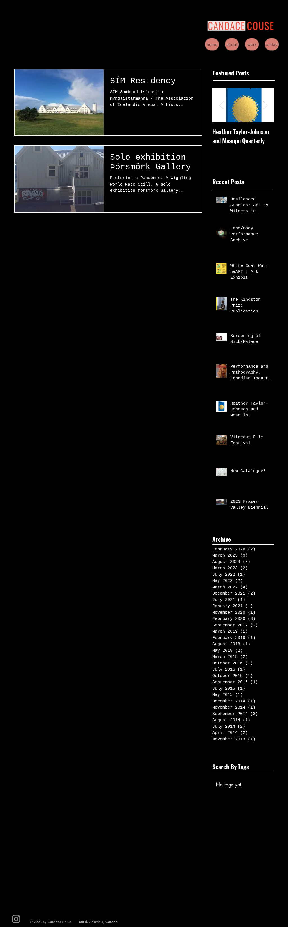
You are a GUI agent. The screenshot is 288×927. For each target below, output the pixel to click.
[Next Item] (265, 105)
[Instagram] (16, 918)
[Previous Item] (221, 105)
